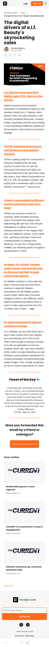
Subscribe (37, 3)
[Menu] (45, 3)
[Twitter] (21, 625)
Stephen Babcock (18, 48)
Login (25, 3)
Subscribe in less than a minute (24, 444)
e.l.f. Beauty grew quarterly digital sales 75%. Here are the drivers (23, 96)
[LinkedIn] (28, 625)
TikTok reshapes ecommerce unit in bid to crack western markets (22, 150)
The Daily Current (10, 13)
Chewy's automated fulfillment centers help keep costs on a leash (24, 204)
